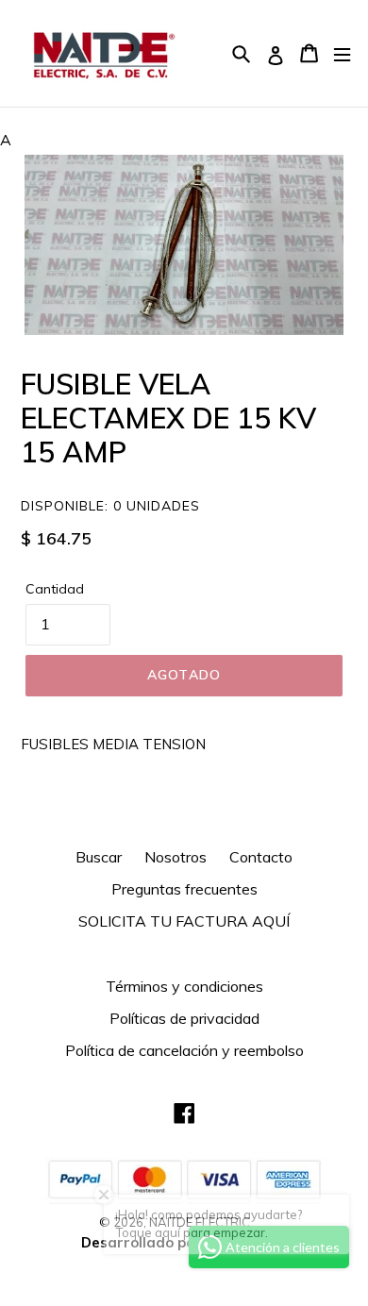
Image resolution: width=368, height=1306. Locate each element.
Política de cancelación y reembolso (184, 1050)
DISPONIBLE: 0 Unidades (110, 505)
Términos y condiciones (184, 986)
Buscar (98, 856)
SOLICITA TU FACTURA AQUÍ (184, 921)
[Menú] (342, 53)
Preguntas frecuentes (184, 888)
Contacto (261, 856)
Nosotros (175, 856)
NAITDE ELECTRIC (199, 1222)
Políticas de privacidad (184, 1018)
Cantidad (54, 588)
